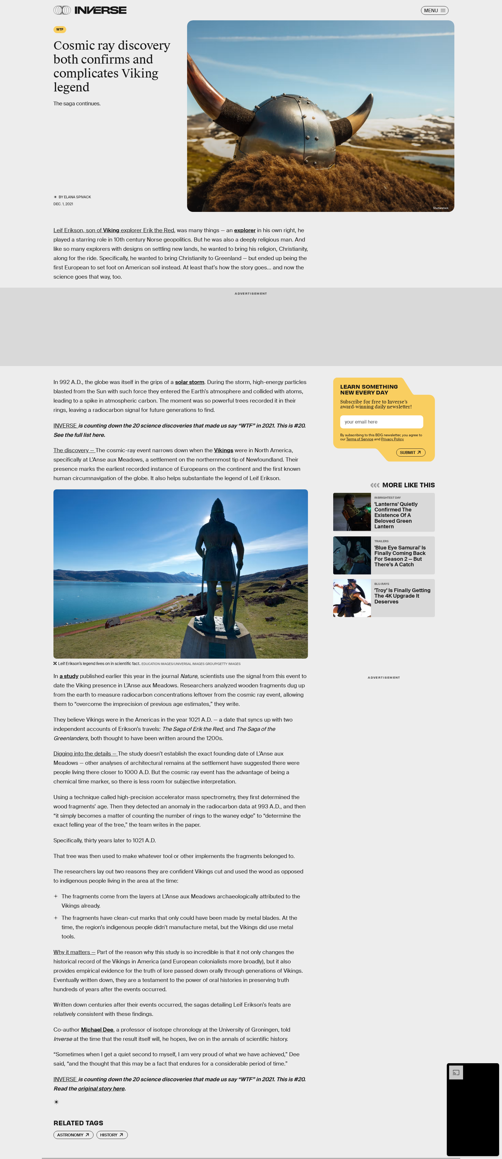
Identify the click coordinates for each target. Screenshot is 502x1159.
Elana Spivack (77, 197)
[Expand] (453, 1068)
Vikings (223, 450)
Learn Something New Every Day (369, 389)
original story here (101, 1088)
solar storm (189, 382)
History (108, 1135)
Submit (407, 452)
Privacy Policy (392, 439)
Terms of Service (359, 439)
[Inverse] (101, 10)
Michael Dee (97, 1029)
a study (69, 676)
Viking (111, 230)
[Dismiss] (492, 1068)
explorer (245, 230)
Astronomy (70, 1135)
